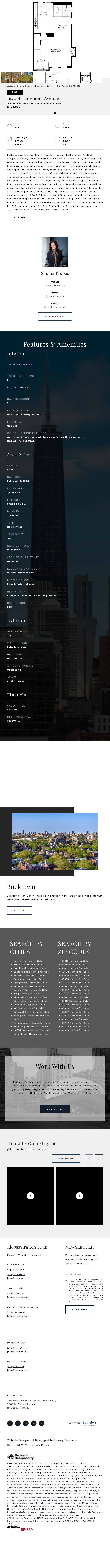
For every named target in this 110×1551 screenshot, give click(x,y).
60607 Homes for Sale (75, 990)
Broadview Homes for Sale (30, 964)
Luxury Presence (65, 1440)
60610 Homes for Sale (75, 961)
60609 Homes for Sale (75, 1008)
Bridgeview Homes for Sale (30, 982)
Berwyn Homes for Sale (28, 961)
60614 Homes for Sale (75, 986)
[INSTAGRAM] (10, 1423)
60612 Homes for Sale (74, 997)
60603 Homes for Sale (75, 979)
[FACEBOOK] (18, 1423)
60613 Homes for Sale (74, 1001)
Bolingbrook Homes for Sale (31, 1034)
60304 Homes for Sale (75, 1015)
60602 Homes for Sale (75, 971)
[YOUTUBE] (34, 1423)
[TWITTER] (41, 1423)
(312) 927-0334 (55, 296)
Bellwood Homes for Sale (29, 975)
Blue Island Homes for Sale (31, 997)
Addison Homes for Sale (28, 1008)
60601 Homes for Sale (75, 968)
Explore (19, 910)
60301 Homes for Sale (75, 1019)
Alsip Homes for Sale (27, 993)
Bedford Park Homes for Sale (32, 971)
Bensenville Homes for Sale (31, 990)
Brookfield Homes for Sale (30, 968)
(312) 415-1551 (15, 1293)
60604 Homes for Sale (75, 982)
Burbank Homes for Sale (29, 979)
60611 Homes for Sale (74, 964)
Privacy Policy (40, 1444)
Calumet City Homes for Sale (32, 1012)
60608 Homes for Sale (75, 1004)
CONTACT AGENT (55, 316)
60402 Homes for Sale (75, 1026)
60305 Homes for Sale (75, 1030)
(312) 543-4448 (16, 1312)
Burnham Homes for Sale (29, 1004)
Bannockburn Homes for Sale (32, 1023)
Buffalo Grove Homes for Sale (32, 1030)
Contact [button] (19, 217)
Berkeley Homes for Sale (29, 986)
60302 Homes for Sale (75, 1012)
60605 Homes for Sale (75, 993)
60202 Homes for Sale (75, 1023)
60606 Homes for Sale (75, 975)
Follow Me (66, 1158)
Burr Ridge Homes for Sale (30, 1001)
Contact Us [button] (55, 1109)
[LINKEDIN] (26, 1423)
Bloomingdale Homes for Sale (32, 1026)
